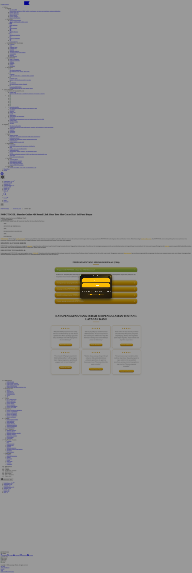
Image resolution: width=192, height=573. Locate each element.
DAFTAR (96, 285)
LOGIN (96, 280)
